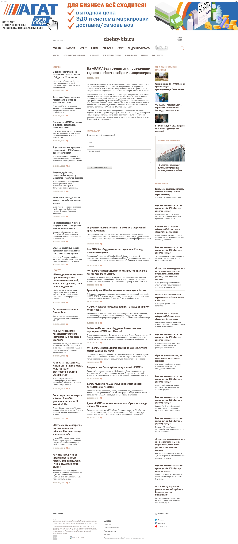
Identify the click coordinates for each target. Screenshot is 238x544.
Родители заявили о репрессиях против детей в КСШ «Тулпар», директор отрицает (68, 150)
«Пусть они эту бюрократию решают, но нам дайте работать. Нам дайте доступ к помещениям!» (67, 429)
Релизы (144, 55)
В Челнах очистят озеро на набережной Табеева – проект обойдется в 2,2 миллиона (66, 74)
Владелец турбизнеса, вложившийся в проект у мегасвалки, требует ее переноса (68, 175)
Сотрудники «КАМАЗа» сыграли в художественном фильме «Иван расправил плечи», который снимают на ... (67, 134)
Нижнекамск (131, 55)
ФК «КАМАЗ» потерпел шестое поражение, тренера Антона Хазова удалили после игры (168, 107)
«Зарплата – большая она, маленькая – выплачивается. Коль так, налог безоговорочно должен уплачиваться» (68, 368)
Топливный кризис (112, 55)
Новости (70, 48)
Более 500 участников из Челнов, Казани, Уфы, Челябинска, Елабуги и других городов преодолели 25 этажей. (68, 411)
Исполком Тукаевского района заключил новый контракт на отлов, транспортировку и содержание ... (68, 259)
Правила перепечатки (111, 527)
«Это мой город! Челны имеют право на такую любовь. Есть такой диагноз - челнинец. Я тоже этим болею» (67, 460)
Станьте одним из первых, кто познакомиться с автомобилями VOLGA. (66, 318)
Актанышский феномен (74, 55)
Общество (108, 48)
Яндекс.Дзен (162, 526)
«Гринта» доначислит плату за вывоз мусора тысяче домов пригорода (168, 358)
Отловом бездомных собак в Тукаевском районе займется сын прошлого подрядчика (66, 250)
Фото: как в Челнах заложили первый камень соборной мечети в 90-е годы (66, 99)
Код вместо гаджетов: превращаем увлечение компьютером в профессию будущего (67, 335)
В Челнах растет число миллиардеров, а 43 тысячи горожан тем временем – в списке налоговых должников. (67, 382)
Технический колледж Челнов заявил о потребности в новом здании (67, 200)
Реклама (107, 534)
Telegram (161, 520)
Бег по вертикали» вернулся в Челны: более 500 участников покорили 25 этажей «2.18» (67, 400)
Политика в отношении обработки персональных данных (124, 538)
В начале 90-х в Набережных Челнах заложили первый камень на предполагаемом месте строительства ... (67, 109)
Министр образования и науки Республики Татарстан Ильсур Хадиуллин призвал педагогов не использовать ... (67, 235)
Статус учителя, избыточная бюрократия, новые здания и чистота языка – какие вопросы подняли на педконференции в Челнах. (66, 294)
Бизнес (83, 48)
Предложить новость (139, 48)
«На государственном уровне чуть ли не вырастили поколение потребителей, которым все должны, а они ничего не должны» (68, 280)
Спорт (120, 48)
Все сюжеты (157, 55)
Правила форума (110, 531)
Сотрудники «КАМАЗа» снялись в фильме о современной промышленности (67, 125)
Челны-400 (94, 55)
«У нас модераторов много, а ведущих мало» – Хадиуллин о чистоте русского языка (67, 225)
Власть (94, 48)
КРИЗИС (56, 55)
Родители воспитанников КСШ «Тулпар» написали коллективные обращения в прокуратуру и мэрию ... (67, 160)
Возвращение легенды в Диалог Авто (65, 310)
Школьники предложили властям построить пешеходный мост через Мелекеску (169, 191)
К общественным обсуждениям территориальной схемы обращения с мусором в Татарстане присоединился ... (66, 185)
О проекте (107, 521)
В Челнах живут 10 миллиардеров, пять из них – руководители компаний (170, 128)
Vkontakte (161, 523)
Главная (57, 48)
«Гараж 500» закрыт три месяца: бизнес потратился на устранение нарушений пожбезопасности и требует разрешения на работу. (67, 441)
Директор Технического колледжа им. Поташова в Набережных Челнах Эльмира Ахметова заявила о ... (67, 210)
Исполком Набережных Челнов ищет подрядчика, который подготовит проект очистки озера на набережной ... (66, 84)
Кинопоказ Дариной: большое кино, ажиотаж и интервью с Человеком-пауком (170, 169)
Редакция (107, 524)
